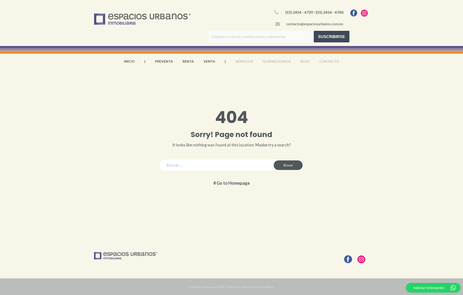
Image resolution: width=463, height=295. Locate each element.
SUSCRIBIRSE (331, 37)
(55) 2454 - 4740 (329, 12)
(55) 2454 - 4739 (299, 12)
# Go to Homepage (231, 183)
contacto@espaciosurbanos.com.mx (314, 24)
